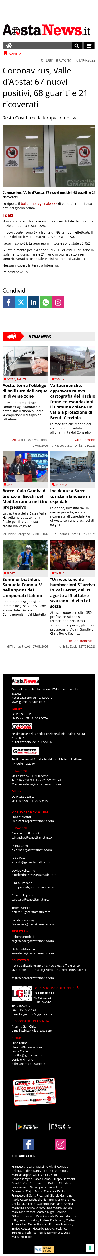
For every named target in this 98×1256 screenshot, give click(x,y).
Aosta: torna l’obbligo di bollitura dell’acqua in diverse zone (25, 391)
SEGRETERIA (20, 931)
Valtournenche (85, 440)
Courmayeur (86, 641)
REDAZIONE (20, 771)
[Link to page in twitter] (21, 302)
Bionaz (71, 641)
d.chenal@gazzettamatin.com (32, 850)
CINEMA (59, 573)
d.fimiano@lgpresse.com (28, 1064)
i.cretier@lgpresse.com (27, 1055)
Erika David (70, 646)
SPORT (10, 485)
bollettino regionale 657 (39, 203)
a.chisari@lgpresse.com (36, 1030)
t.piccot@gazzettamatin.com (31, 912)
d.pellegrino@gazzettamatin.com (34, 875)
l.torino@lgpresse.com (27, 1047)
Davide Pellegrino (18, 534)
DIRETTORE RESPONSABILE (30, 811)
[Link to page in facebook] (8, 302)
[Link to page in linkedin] (33, 302)
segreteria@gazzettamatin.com (40, 784)
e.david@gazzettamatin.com (31, 862)
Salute (22, 379)
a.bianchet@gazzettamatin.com (33, 837)
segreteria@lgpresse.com (37, 1014)
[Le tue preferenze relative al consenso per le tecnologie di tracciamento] (90, 1248)
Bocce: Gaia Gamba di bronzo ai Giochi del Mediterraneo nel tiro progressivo (25, 499)
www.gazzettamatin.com (28, 702)
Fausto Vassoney (35, 440)
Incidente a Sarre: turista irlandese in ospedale (70, 496)
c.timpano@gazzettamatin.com (33, 887)
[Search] (77, 45)
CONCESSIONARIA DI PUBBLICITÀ (56, 988)
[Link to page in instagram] (58, 302)
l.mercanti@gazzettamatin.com (33, 821)
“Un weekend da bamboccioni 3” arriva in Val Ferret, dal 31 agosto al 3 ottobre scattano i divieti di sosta (72, 593)
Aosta (10, 379)
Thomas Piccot (68, 534)
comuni (59, 379)
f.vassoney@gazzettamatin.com (33, 924)
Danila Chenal (59, 60)
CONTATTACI (20, 960)
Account (17, 1038)
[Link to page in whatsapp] (46, 302)
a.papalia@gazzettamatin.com (32, 899)
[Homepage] (9, 45)
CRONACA (60, 485)
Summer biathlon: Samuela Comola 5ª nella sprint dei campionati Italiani (22, 587)
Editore (17, 709)
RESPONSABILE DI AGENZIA (30, 1021)
